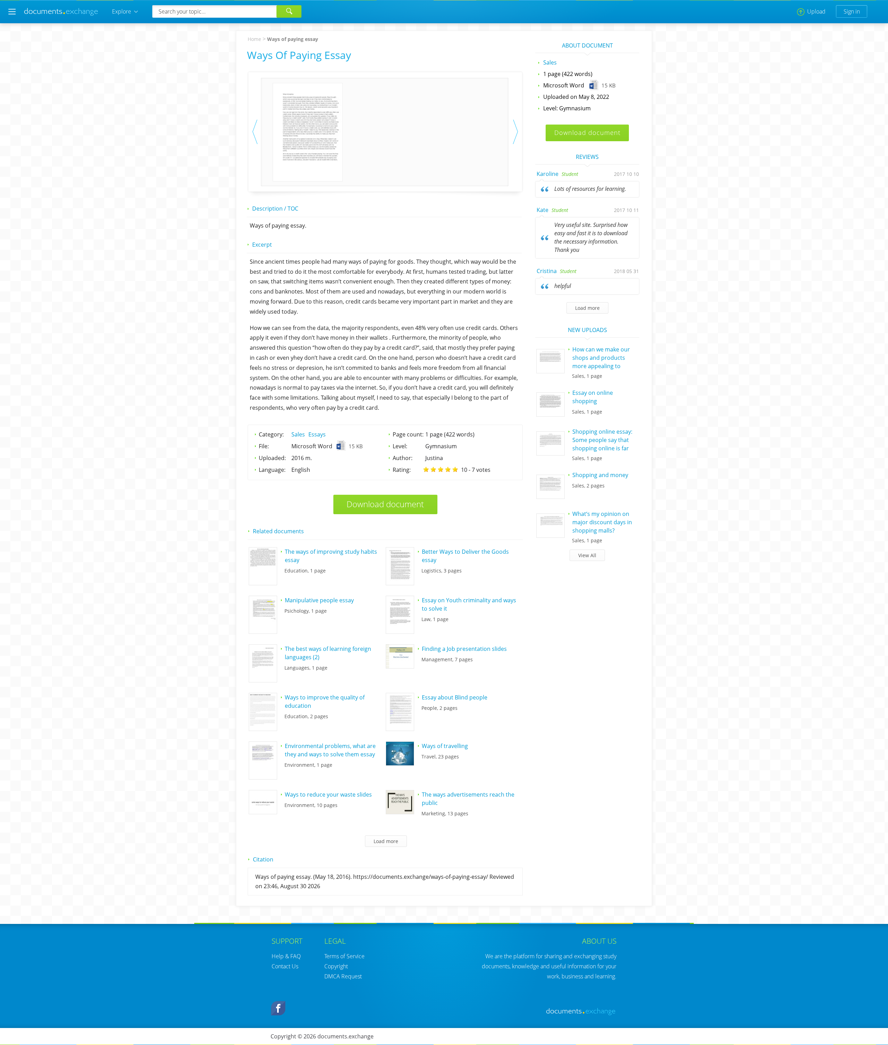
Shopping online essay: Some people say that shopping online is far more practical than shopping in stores (602, 448)
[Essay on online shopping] (550, 414)
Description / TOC (275, 208)
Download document (385, 504)
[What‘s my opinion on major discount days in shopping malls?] (550, 535)
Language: (272, 470)
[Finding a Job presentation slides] (400, 666)
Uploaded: (272, 458)
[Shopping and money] (550, 496)
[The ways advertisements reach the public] (400, 812)
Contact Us (285, 966)
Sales (298, 434)
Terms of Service (344, 956)
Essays (317, 434)
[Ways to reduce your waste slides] (263, 812)
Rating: (402, 470)
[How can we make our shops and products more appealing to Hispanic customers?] (550, 371)
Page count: (408, 434)
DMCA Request (343, 976)
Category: (271, 434)
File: (264, 446)
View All (587, 555)
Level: (400, 446)
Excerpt (262, 244)
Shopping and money (600, 475)
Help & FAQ (286, 956)
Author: (402, 458)
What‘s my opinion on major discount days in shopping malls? (602, 522)
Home (254, 39)
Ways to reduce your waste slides (328, 794)
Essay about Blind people (454, 697)
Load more (587, 308)
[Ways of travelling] (400, 763)
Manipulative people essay (319, 600)
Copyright (336, 966)
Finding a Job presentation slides (464, 649)
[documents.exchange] (61, 14)
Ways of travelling (445, 746)
